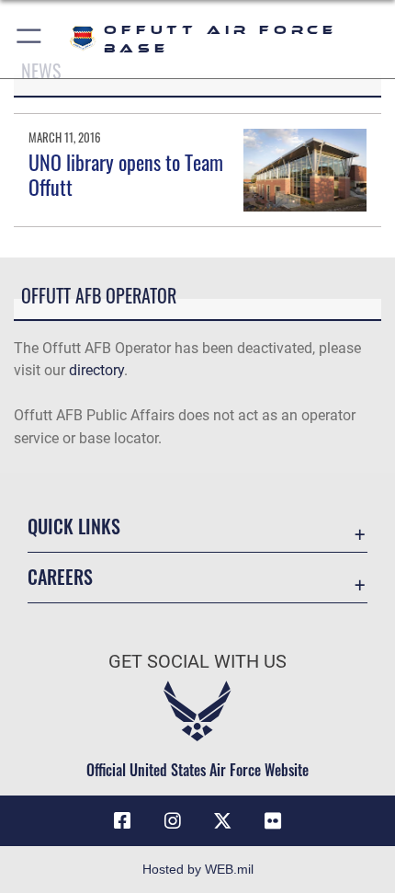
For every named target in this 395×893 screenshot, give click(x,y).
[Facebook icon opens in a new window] (122, 821)
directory (96, 370)
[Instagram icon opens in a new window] (172, 821)
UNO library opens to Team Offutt (125, 173)
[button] (30, 39)
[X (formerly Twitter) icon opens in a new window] (222, 821)
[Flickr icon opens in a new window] (273, 821)
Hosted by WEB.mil (198, 869)
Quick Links (74, 526)
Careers (60, 577)
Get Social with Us (197, 661)
